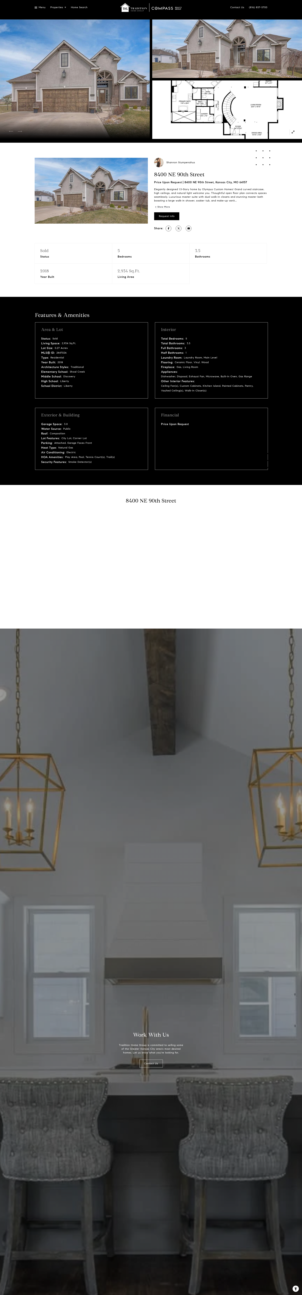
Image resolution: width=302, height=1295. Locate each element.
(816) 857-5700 (258, 7)
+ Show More (162, 207)
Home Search (79, 7)
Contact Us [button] (151, 1063)
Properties (56, 7)
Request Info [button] (167, 216)
